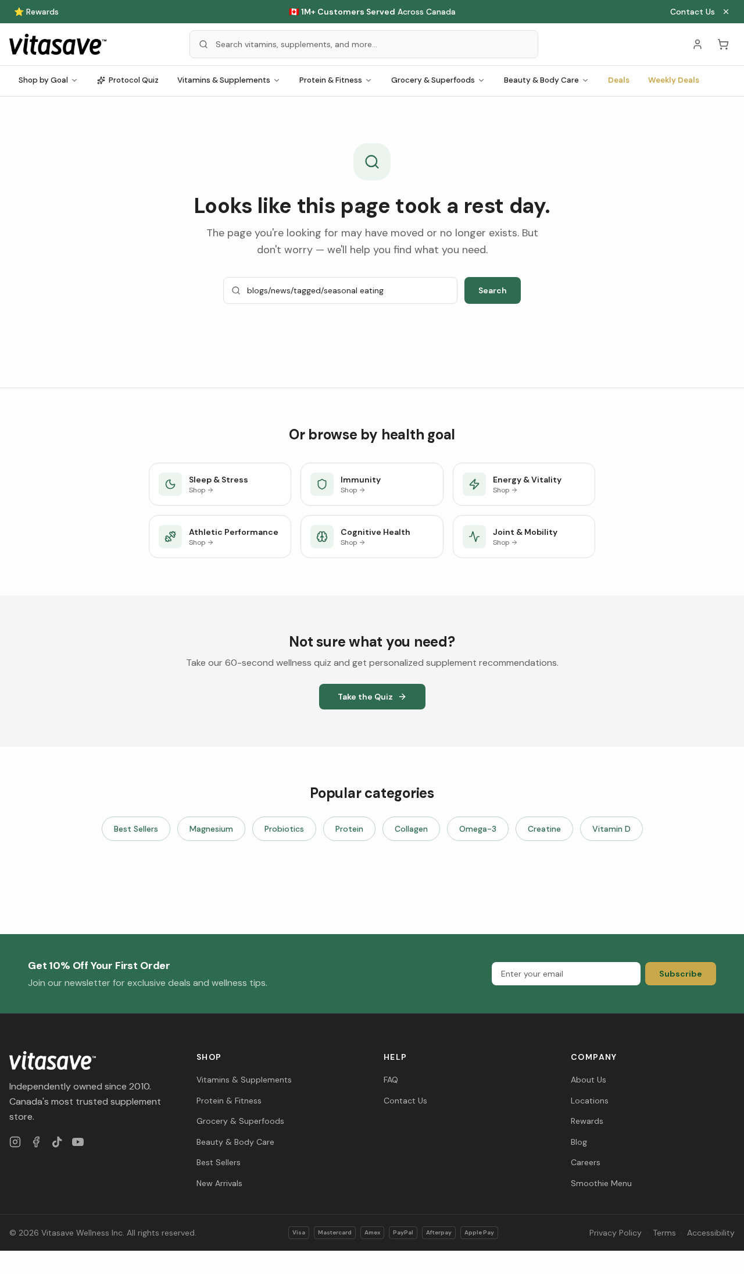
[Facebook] (36, 1142)
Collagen (411, 829)
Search (492, 290)
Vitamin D (611, 829)
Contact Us (692, 11)
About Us (588, 1079)
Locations (590, 1100)
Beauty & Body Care (541, 80)
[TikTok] (57, 1142)
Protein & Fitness (330, 80)
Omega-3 (477, 829)
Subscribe (680, 973)
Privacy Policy (615, 1232)
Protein (349, 829)
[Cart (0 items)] (723, 44)
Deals (618, 80)
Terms (664, 1232)
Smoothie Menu (601, 1183)
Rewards (587, 1121)
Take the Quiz (365, 696)
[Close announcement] (726, 12)
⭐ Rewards (36, 11)
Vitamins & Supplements (223, 80)
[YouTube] (78, 1142)
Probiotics (284, 829)
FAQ (391, 1079)
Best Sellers (136, 829)
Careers (585, 1162)
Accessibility (711, 1232)
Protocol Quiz (134, 80)
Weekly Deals (673, 80)
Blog (579, 1142)
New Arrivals (219, 1183)
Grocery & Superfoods (433, 80)
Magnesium (211, 829)
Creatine (544, 829)
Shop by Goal (43, 80)
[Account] (697, 44)
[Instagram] (15, 1142)
